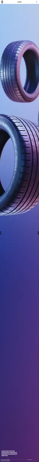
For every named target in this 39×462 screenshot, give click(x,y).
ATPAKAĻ (0, 232)
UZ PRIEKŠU (38, 232)
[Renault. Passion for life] (2, 1)
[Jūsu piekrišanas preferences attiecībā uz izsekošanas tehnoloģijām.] (5, 460)
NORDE (19, 2)
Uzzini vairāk (4, 456)
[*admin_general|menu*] (36, 2)
